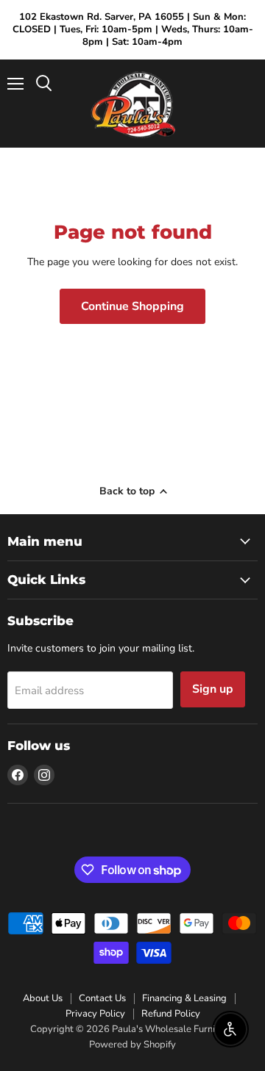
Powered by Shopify (132, 1044)
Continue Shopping (132, 306)
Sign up (212, 689)
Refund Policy (170, 1013)
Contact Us (102, 998)
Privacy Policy (95, 1013)
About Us (43, 998)
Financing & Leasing (184, 998)
